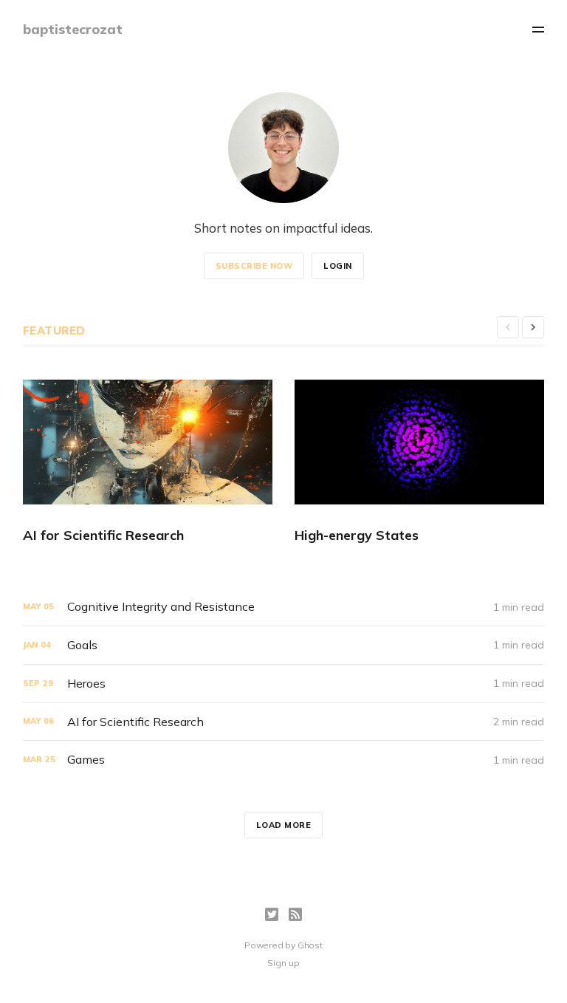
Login (337, 266)
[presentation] (508, 327)
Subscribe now (254, 266)
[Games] (284, 759)
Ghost (310, 945)
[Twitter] (272, 914)
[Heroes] (284, 683)
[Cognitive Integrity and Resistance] (284, 607)
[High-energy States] (419, 462)
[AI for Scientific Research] (147, 462)
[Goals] (284, 645)
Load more (284, 825)
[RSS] (295, 914)
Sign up (283, 962)
